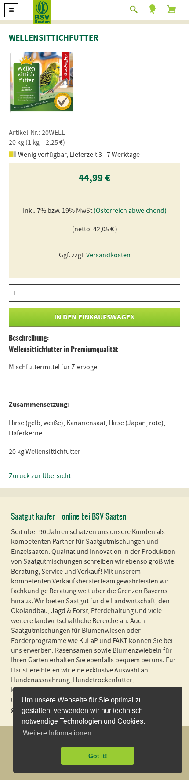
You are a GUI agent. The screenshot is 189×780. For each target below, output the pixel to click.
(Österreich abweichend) (130, 210)
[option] (42, 81)
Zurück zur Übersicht (40, 475)
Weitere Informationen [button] (57, 733)
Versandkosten (108, 255)
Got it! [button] (97, 755)
